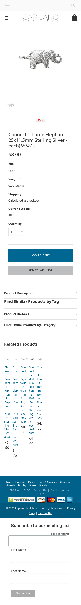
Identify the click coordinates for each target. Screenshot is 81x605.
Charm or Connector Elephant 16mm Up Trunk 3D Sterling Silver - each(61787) (15, 406)
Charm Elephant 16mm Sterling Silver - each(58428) (39, 392)
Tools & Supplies (47, 482)
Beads (9, 482)
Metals (31, 482)
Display (22, 485)
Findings (20, 482)
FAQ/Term (15, 490)
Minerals (10, 485)
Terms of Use (45, 513)
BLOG (27, 490)
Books (32, 485)
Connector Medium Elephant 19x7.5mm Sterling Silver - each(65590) (31, 400)
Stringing (65, 482)
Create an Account (61, 490)
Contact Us (40, 490)
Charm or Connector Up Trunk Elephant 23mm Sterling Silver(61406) (7, 402)
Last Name (18, 570)
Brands (43, 485)
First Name (18, 549)
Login (40, 493)
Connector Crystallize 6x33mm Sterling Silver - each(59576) (23, 394)
